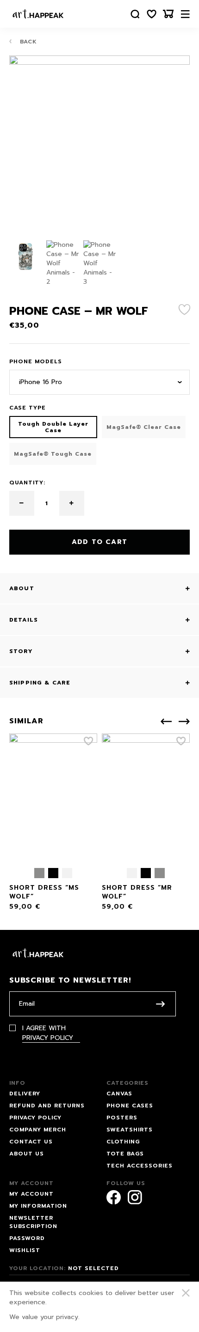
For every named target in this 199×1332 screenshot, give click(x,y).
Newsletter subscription (33, 1222)
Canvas (119, 1093)
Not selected (93, 1268)
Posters (121, 1117)
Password (27, 1238)
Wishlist (24, 1250)
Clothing (123, 1141)
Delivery (24, 1093)
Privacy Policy (47, 1037)
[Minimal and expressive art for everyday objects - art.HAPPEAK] (38, 13)
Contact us (31, 1141)
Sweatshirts (129, 1129)
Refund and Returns (47, 1105)
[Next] (184, 721)
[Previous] (166, 721)
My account (31, 1194)
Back (27, 41)
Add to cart (99, 542)
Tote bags (125, 1153)
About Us (26, 1153)
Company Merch (37, 1129)
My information (38, 1206)
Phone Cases (129, 1105)
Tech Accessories (139, 1165)
